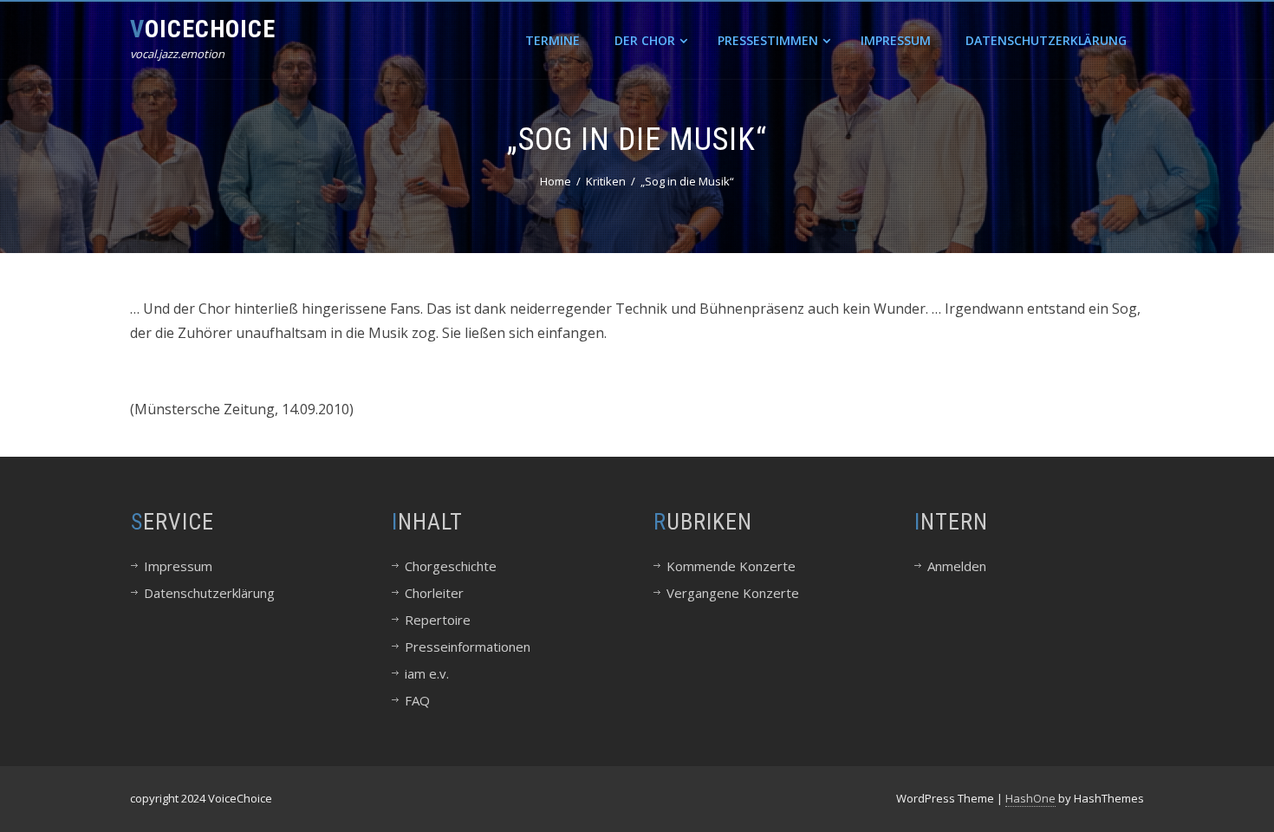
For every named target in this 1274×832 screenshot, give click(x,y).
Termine (552, 40)
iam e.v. (427, 673)
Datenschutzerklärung (1046, 40)
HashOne (1030, 798)
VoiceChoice (203, 29)
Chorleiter (434, 592)
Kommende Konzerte (731, 566)
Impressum (896, 40)
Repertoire (438, 619)
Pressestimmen (768, 40)
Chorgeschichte (451, 566)
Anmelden (956, 566)
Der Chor (644, 40)
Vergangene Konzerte (732, 592)
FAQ (417, 700)
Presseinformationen (467, 646)
